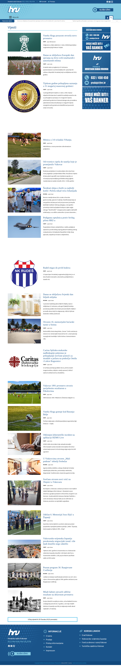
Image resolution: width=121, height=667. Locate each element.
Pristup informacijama (54, 643)
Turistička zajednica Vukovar (93, 646)
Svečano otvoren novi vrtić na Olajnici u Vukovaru (57, 480)
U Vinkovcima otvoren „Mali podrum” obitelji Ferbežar (56, 460)
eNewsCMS (64, 663)
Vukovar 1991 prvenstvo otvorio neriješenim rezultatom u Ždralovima (58, 388)
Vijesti (44, 64)
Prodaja (52, 2)
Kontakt (43, 2)
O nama (49, 636)
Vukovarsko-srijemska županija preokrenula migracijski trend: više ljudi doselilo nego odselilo (59, 541)
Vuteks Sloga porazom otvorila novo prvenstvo (60, 37)
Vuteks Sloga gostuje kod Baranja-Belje (59, 413)
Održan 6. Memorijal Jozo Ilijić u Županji (58, 516)
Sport (44, 41)
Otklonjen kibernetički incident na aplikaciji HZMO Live (59, 436)
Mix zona (45, 194)
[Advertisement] (42, 124)
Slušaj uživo (104, 10)
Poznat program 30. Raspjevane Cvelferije (57, 568)
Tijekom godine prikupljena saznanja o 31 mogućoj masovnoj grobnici (78, 21)
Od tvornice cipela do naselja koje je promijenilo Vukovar (60, 163)
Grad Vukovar (87, 635)
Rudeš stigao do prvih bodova (56, 268)
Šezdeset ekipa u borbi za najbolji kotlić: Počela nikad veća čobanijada (60, 189)
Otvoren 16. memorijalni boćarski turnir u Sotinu (58, 323)
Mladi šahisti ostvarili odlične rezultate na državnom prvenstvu (58, 593)
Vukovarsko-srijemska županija (94, 639)
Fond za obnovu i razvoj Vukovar (94, 642)
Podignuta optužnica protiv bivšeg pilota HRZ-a (58, 219)
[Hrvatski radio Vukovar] (14, 9)
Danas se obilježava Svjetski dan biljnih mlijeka (58, 295)
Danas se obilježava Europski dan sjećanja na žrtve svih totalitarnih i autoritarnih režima (27, 21)
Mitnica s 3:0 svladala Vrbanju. (57, 140)
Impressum (50, 650)
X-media (70, 663)
